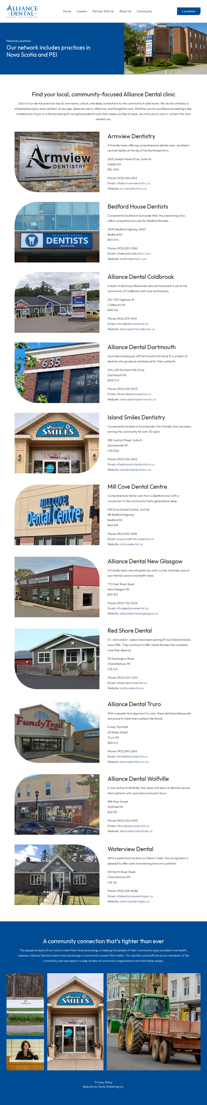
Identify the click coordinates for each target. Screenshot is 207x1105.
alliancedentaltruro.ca (134, 762)
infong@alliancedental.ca (132, 608)
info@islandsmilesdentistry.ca (135, 464)
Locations (188, 11)
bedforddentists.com (133, 259)
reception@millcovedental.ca (135, 539)
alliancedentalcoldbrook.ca (137, 329)
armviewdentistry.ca (133, 188)
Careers (82, 11)
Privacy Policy (103, 1082)
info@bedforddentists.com (133, 253)
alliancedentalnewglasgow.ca (139, 613)
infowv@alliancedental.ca (132, 826)
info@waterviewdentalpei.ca (134, 896)
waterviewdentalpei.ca (134, 901)
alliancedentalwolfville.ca (136, 831)
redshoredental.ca (132, 688)
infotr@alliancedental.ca (131, 756)
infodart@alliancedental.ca (133, 394)
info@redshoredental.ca (131, 683)
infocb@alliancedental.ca (132, 324)
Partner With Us (103, 11)
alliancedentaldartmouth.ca (138, 399)
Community (144, 11)
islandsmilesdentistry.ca (135, 470)
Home (67, 11)
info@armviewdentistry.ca (133, 183)
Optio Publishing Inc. (111, 1086)
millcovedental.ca (131, 544)
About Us (125, 11)
